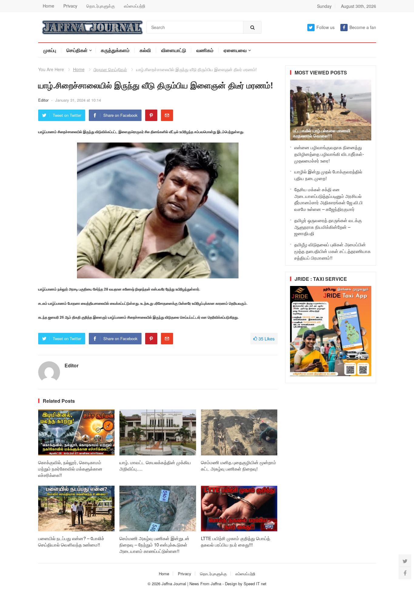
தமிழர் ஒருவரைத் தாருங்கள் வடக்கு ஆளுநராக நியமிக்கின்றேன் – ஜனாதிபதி (328, 227)
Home (48, 6)
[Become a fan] (405, 573)
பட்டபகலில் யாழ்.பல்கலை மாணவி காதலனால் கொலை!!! (321, 133)
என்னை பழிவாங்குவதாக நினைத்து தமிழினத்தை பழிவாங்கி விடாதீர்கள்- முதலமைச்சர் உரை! (329, 154)
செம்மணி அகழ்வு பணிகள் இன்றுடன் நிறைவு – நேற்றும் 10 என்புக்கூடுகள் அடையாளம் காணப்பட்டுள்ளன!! (154, 544)
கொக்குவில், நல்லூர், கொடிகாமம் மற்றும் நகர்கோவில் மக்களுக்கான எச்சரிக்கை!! (70, 468)
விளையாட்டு (173, 50)
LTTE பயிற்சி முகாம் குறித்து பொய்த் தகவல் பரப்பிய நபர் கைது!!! (235, 541)
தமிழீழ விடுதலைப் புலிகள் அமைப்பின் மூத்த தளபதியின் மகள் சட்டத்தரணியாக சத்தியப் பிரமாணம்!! (332, 251)
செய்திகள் (77, 50)
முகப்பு (49, 50)
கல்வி (145, 50)
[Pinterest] (151, 115)
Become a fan (362, 27)
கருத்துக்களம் (115, 50)
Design (231, 583)
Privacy (70, 6)
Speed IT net (255, 583)
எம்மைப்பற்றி (134, 6)
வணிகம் (204, 50)
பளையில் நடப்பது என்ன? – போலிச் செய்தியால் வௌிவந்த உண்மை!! (71, 541)
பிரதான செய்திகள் (110, 69)
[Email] (167, 115)
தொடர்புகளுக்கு (100, 6)
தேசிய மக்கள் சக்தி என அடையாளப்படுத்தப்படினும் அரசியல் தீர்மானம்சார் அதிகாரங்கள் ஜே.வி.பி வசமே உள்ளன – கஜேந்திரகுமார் (328, 199)
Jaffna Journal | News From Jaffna (191, 583)
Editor (44, 100)
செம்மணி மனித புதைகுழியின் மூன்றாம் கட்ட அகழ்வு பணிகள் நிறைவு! (238, 465)
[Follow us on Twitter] (405, 561)
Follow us (325, 27)
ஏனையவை (235, 50)
